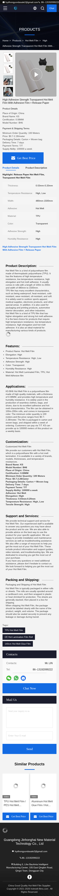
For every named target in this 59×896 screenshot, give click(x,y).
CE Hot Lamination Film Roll (19, 637)
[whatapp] (16, 678)
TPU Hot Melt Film (14, 630)
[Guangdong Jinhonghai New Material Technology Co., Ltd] (15, 8)
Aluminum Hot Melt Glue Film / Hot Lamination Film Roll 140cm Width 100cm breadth (43, 803)
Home (5, 40)
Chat (51, 8)
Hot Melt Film (31, 40)
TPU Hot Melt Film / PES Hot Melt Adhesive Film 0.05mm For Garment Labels (15, 803)
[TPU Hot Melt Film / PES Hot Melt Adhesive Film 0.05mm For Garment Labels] (16, 786)
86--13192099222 (31, 858)
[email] (23, 678)
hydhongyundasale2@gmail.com (22, 2)
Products (16, 40)
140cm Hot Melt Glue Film (18, 644)
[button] (9, 95)
